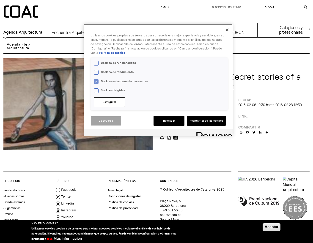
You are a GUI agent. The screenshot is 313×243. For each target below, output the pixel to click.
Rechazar (169, 121)
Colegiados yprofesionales (291, 29)
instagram (68, 210)
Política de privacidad (123, 208)
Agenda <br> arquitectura (18, 46)
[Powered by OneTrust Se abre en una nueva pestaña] (212, 133)
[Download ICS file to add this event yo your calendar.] (175, 137)
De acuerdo (106, 121)
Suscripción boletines (226, 7)
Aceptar (271, 227)
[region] (158, 80)
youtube (66, 217)
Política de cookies (121, 202)
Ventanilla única (14, 190)
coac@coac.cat (171, 215)
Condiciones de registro (124, 196)
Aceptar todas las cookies (206, 121)
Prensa (8, 214)
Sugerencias (11, 208)
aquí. (50, 239)
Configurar (109, 102)
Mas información (68, 238)
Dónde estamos (14, 202)
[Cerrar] (227, 30)
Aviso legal (115, 190)
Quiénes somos (13, 196)
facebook (68, 190)
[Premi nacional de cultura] (258, 208)
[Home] (21, 12)
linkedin (67, 203)
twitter (66, 196)
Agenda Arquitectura (22, 32)
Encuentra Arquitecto (71, 32)
